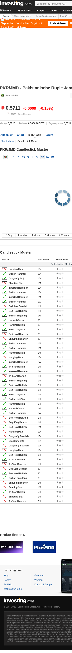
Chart (20, 134)
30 (28, 157)
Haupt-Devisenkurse (45, 16)
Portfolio (8, 584)
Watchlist (26, 10)
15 (23, 157)
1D (42, 157)
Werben (38, 580)
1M (52, 157)
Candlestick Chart (5, 157)
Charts (53, 10)
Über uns (39, 575)
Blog (6, 575)
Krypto (40, 10)
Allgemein (6, 134)
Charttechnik (7, 141)
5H (37, 157)
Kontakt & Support (43, 584)
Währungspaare (22, 16)
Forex (6, 16)
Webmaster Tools (13, 589)
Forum (49, 134)
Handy (7, 580)
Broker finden (11, 535)
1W (47, 157)
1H (33, 157)
